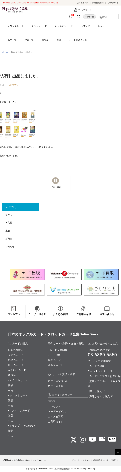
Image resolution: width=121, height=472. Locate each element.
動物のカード (15, 360)
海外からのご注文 (99, 396)
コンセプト (54, 406)
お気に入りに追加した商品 (79, 16)
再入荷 (9, 222)
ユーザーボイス (57, 411)
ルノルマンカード (64, 26)
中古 (10, 390)
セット (101, 26)
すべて (9, 214)
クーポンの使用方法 (99, 361)
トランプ (85, 26)
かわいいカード (17, 370)
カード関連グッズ (78, 40)
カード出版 (54, 355)
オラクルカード (15, 26)
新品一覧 (12, 40)
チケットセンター (98, 371)
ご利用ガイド (113, 3)
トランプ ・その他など (23, 425)
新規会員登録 (98, 3)
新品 (10, 385)
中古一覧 (29, 40)
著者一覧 (90, 17)
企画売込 (53, 365)
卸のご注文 (95, 391)
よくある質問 (82, 3)
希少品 (45, 40)
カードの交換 (55, 380)
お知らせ (10, 246)
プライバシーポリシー (80, 460)
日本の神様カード (18, 350)
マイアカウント (84, 10)
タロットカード (39, 26)
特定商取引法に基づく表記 (104, 460)
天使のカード (15, 355)
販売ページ (54, 360)
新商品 (9, 238)
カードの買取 (55, 385)
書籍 (59, 40)
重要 (8, 230)
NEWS (51, 401)
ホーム (5, 52)
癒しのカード (15, 365)
